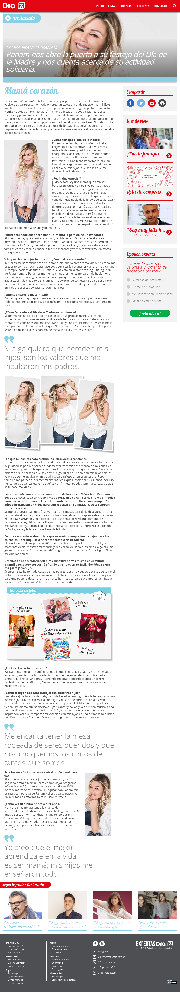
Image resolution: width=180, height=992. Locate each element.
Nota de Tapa (14, 959)
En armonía (57, 962)
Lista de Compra (16, 949)
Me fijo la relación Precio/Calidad (152, 294)
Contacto (160, 6)
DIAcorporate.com (95, 973)
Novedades (56, 973)
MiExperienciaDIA (95, 967)
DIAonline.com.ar (95, 962)
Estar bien (57, 966)
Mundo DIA (12, 942)
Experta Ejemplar (16, 962)
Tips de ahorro (15, 983)
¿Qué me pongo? (60, 945)
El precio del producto (146, 287)
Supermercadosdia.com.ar (95, 957)
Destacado (12, 956)
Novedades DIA (15, 945)
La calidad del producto (147, 280)
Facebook (95, 943)
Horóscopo (57, 976)
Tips (8, 970)
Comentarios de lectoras (64, 979)
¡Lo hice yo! (13, 973)
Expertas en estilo (60, 949)
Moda (53, 942)
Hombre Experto (16, 966)
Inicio (100, 6)
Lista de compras (120, 6)
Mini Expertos (15, 952)
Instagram (95, 951)
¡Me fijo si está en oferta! (147, 301)
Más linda (56, 952)
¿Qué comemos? (16, 976)
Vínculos (54, 956)
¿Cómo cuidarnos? (61, 959)
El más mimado (15, 979)
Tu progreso (58, 969)
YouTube (102, 943)
